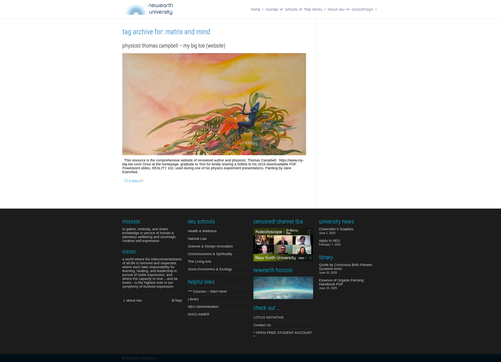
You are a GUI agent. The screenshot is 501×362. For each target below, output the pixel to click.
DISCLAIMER (198, 314)
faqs (178, 300)
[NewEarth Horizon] (283, 287)
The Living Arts (199, 261)
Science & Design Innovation (210, 246)
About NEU (337, 9)
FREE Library (313, 9)
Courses (272, 9)
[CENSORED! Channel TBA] (283, 244)
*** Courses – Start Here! (207, 291)
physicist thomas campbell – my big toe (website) (173, 45)
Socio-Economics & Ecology (210, 269)
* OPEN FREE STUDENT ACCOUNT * (282, 335)
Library (193, 299)
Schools (291, 9)
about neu (134, 300)
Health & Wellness (202, 231)
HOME (255, 9)
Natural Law (197, 239)
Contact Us (262, 325)
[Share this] (141, 181)
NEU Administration (203, 307)
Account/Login (362, 9)
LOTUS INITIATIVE (268, 317)
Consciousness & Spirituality (210, 254)
